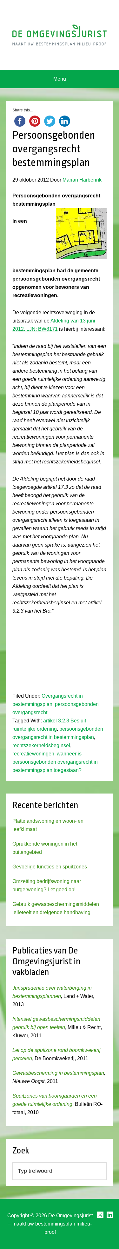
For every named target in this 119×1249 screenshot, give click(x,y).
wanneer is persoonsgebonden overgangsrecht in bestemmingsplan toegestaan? (55, 762)
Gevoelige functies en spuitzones (49, 866)
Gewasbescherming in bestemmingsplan (58, 1073)
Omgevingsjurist (60, 35)
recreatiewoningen (33, 753)
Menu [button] (59, 79)
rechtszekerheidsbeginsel (41, 745)
